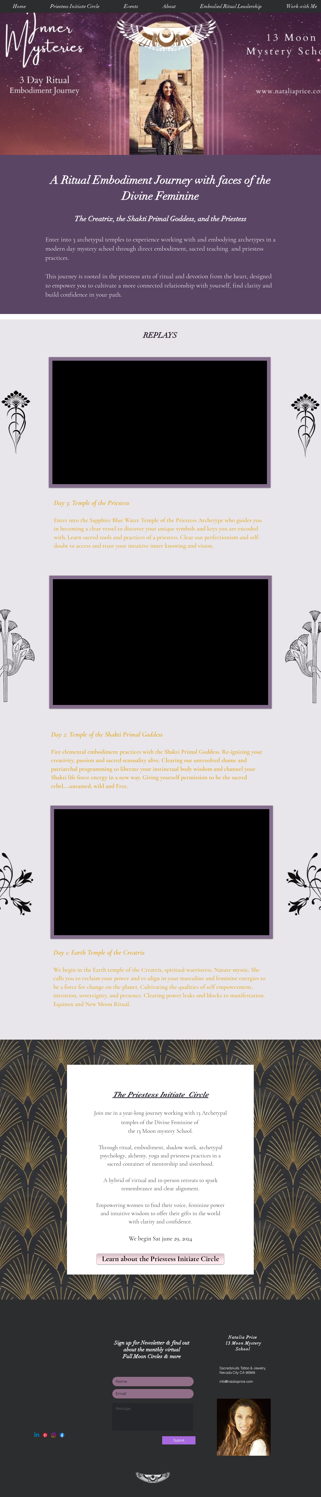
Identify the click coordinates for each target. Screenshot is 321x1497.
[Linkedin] (37, 1435)
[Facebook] (62, 1435)
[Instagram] (54, 1435)
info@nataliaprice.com (236, 1381)
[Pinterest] (45, 1435)
